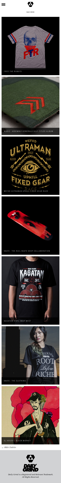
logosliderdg (30, 12)
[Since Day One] (30, 2)
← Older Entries (9, 447)
